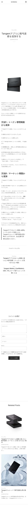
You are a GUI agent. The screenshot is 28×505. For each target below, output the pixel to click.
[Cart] (26, 2)
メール (4, 341)
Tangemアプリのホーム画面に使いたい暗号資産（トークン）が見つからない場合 (14, 440)
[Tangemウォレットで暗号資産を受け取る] (14, 470)
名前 (3, 336)
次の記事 (18, 236)
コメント (4, 326)
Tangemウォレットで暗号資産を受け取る (13, 491)
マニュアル (14, 29)
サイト (2, 345)
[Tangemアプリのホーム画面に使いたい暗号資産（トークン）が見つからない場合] (14, 422)
